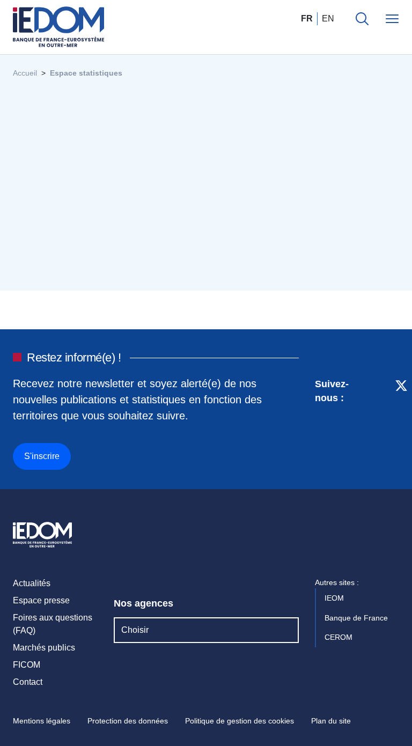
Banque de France (357, 618)
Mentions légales (41, 721)
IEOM (335, 598)
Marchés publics (44, 647)
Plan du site (331, 721)
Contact (27, 681)
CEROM (340, 637)
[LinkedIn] (362, 422)
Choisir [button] (135, 629)
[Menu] (392, 19)
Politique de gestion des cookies (239, 721)
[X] (401, 422)
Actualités (31, 583)
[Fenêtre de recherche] (362, 19)
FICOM (26, 664)
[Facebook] (381, 422)
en (328, 18)
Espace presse (41, 600)
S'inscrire (42, 456)
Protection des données (127, 721)
